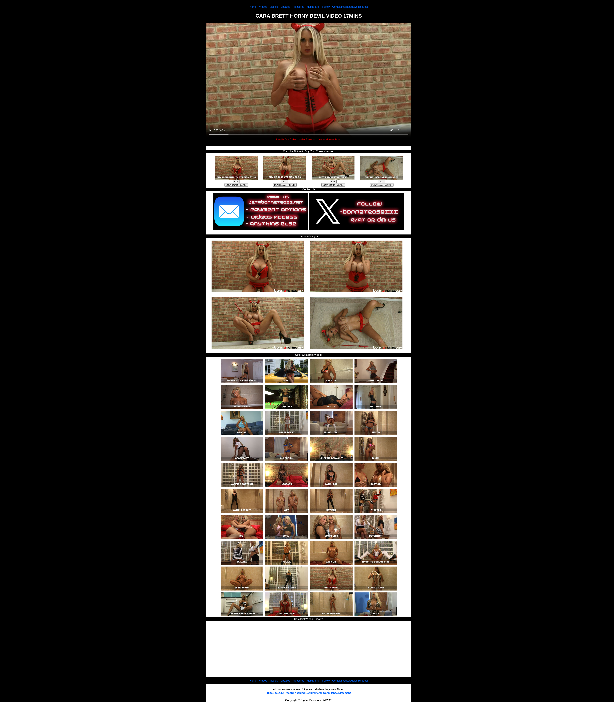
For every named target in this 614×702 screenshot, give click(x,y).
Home (253, 6)
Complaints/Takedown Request (350, 6)
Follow (326, 6)
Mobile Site (313, 6)
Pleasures (298, 6)
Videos (263, 6)
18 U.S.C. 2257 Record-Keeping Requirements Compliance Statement (309, 693)
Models (274, 6)
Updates (285, 6)
